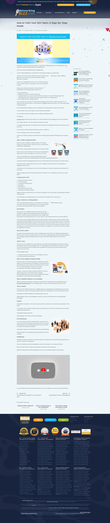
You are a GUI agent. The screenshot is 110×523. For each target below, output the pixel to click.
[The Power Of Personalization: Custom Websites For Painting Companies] (76, 101)
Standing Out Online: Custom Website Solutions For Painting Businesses (86, 136)
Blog (68, 12)
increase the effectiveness (23, 283)
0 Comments (86, 75)
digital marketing (23, 388)
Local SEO (34, 505)
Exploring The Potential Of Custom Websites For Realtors (85, 122)
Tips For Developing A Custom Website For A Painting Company (84, 92)
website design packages (63, 507)
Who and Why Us (59, 12)
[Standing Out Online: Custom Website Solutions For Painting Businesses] (76, 136)
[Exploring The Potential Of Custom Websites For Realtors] (76, 123)
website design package (52, 501)
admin (20, 30)
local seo (44, 388)
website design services (27, 500)
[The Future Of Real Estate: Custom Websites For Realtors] (76, 115)
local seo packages (53, 507)
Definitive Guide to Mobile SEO (25, 406)
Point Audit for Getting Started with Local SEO (61, 406)
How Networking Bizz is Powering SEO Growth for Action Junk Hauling (85, 73)
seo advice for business (41, 30)
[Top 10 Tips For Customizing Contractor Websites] (76, 80)
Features (39, 12)
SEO (18, 77)
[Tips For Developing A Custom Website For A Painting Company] (76, 93)
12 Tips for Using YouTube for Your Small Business (43, 406)
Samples (74, 12)
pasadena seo (49, 388)
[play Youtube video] (43, 370)
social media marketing (63, 388)
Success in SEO (20, 119)
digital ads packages (73, 507)
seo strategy (55, 388)
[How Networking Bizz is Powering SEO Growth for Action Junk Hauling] (76, 73)
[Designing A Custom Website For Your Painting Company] (76, 86)
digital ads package (79, 513)
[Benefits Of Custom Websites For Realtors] (76, 130)
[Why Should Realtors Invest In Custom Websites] (76, 109)
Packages (48, 12)
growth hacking (30, 388)
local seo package (70, 513)
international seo (38, 388)
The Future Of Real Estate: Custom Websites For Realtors (85, 115)
